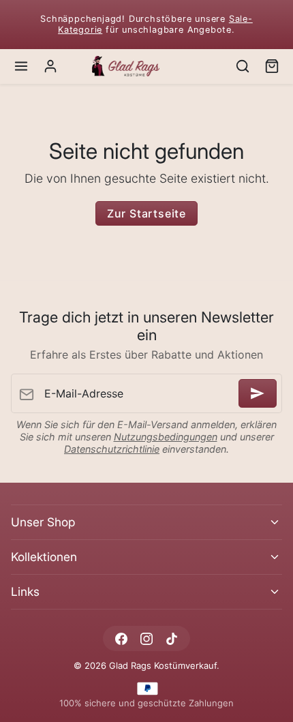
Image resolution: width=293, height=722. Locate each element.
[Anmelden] (257, 393)
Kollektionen (44, 557)
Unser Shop (43, 522)
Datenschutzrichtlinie (111, 449)
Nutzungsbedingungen (165, 436)
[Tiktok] (172, 638)
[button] (21, 66)
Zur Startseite (146, 213)
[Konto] (50, 66)
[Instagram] (146, 638)
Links (25, 591)
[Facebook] (121, 638)
